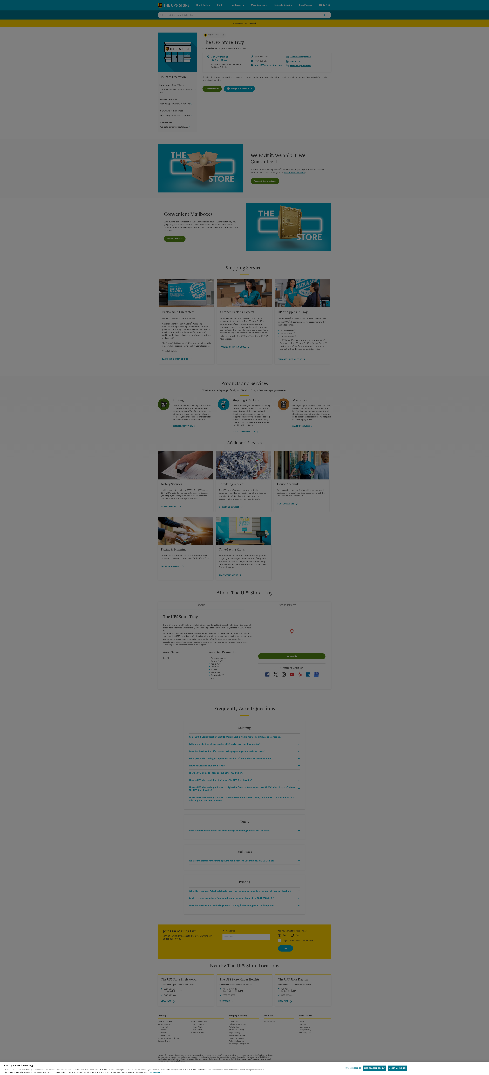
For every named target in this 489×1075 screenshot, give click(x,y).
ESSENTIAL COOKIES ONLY (374, 1068)
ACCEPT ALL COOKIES (397, 1068)
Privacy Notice (155, 1072)
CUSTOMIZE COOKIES (352, 1068)
